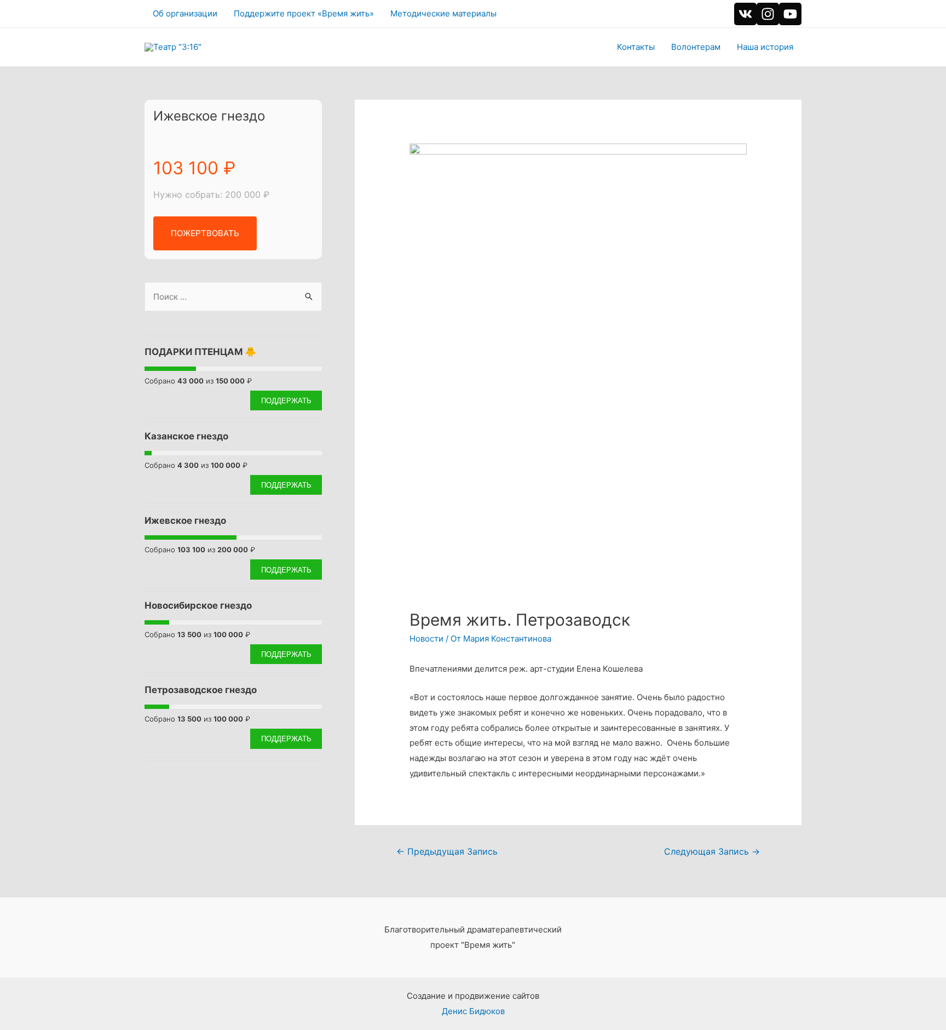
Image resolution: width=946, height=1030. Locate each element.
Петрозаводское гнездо (201, 689)
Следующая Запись (712, 851)
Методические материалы (443, 13)
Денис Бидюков (473, 1011)
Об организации (185, 13)
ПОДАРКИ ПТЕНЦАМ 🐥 (200, 351)
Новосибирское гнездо (198, 605)
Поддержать (286, 400)
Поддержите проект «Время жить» (304, 13)
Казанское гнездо (186, 436)
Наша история (765, 47)
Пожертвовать (205, 233)
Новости (426, 638)
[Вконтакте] (745, 14)
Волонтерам (695, 47)
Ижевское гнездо (209, 116)
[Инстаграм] (768, 14)
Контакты (636, 47)
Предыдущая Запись (447, 851)
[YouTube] (790, 14)
